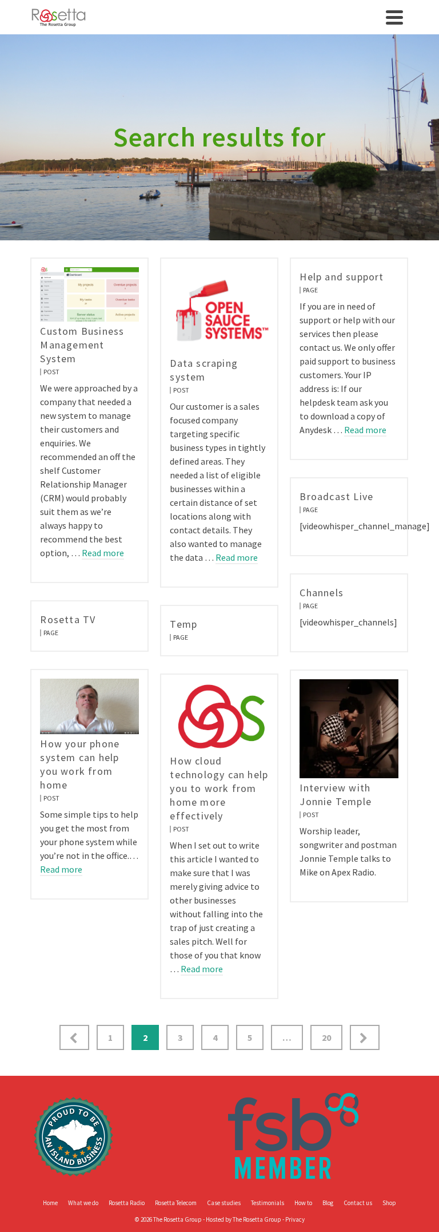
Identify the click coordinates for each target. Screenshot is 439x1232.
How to (303, 1203)
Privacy (295, 1219)
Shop (389, 1203)
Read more (103, 552)
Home (50, 1203)
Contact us (358, 1203)
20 (326, 1037)
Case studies (224, 1203)
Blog (327, 1203)
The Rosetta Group (257, 1219)
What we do (83, 1203)
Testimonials (267, 1203)
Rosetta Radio (127, 1203)
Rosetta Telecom (176, 1203)
